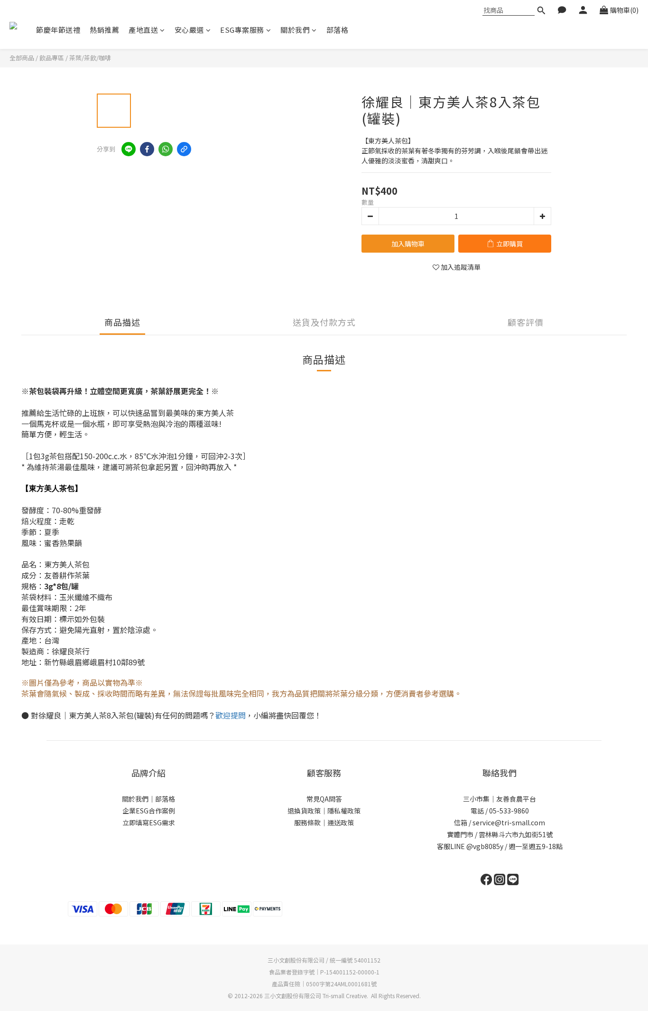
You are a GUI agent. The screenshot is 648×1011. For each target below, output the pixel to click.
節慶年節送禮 (58, 30)
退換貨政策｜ (307, 810)
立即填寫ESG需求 (148, 822)
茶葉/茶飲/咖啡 (90, 57)
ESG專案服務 (242, 30)
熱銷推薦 (104, 30)
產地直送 (143, 30)
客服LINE (451, 846)
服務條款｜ (310, 822)
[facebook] (147, 149)
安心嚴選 (189, 30)
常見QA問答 (324, 798)
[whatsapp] (165, 149)
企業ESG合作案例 (148, 810)
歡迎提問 (230, 715)
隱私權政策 (344, 810)
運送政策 (340, 822)
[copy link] (184, 149)
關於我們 (295, 30)
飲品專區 (51, 57)
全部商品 (21, 57)
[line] (128, 149)
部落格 (337, 30)
